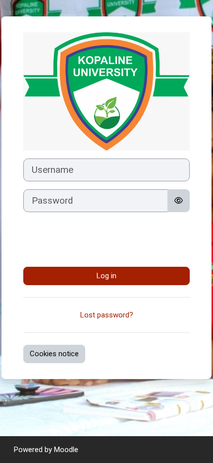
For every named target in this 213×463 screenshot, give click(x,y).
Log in (106, 275)
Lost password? (106, 314)
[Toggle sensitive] (178, 200)
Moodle (66, 449)
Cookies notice (54, 353)
